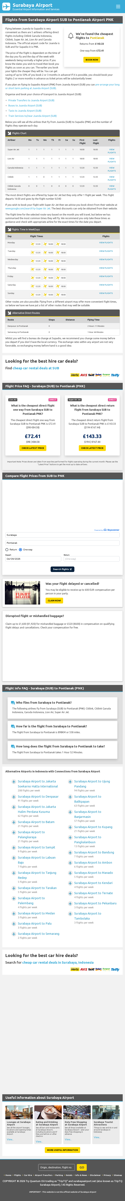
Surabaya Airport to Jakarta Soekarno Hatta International (38, 786)
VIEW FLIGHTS (106, 242)
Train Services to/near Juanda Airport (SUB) (32, 115)
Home (8, 1175)
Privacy (107, 1175)
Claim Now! (54, 600)
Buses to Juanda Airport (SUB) (25, 105)
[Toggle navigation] (118, 6)
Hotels (69, 1175)
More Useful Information (62, 1150)
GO (82, 1167)
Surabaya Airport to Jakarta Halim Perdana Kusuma (37, 811)
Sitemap (118, 1175)
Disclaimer (95, 1175)
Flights (17, 1175)
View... (10, 1139)
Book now (92, 60)
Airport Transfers (43, 1175)
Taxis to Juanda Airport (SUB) (24, 110)
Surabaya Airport (36, 6)
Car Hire (28, 1175)
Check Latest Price (33, 448)
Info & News (81, 1175)
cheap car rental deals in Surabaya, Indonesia (58, 962)
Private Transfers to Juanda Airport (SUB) (31, 100)
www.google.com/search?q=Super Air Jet (27, 208)
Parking (59, 1175)
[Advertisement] (62, 505)
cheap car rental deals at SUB (36, 368)
